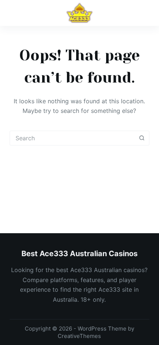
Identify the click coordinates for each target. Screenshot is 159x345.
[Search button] (141, 138)
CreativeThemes (79, 335)
